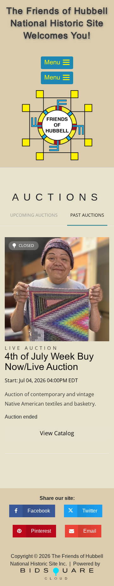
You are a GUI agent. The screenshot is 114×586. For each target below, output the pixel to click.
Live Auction (31, 348)
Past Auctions (87, 215)
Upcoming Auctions (34, 215)
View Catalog (57, 433)
